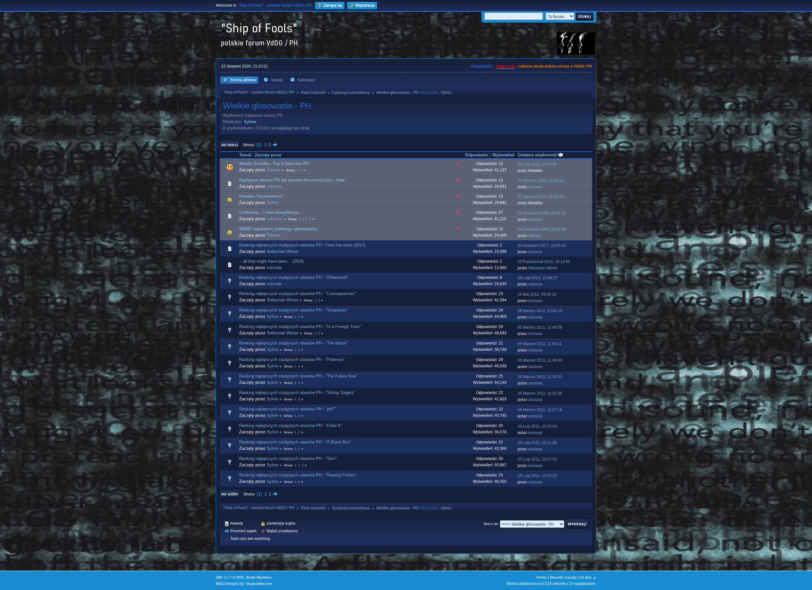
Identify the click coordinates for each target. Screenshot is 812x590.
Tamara (273, 169)
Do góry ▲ (588, 577)
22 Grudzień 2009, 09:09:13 (542, 213)
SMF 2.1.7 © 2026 (230, 577)
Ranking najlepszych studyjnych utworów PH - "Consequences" (297, 293)
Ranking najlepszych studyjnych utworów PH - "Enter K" (291, 425)
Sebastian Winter (282, 251)
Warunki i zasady (563, 577)
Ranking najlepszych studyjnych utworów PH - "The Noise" (293, 343)
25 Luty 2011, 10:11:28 (537, 443)
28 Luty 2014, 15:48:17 (537, 278)
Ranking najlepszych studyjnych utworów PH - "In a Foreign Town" (300, 326)
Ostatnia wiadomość (538, 155)
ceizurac (274, 186)
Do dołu (229, 145)
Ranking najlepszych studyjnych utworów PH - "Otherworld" (293, 277)
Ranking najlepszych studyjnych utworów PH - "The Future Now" (298, 376)
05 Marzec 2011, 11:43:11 (540, 344)
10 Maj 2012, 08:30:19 (537, 294)
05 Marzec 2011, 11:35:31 (540, 377)
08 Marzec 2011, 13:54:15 (540, 311)
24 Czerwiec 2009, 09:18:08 (542, 229)
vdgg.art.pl (505, 66)
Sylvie (446, 92)
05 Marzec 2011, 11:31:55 (540, 393)
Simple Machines (259, 577)
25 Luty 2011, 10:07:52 (537, 459)
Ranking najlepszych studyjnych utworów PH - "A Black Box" (295, 442)
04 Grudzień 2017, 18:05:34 (542, 245)
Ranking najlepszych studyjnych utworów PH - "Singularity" (293, 310)
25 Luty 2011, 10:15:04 (537, 426)
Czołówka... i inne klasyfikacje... (270, 212)
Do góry (229, 494)
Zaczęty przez (268, 155)
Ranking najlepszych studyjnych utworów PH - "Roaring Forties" (298, 475)
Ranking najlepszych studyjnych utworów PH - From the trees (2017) (302, 245)
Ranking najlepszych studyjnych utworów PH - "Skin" (288, 458)
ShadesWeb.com (259, 584)
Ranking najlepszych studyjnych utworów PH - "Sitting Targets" (297, 392)
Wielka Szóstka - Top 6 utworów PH (274, 163)
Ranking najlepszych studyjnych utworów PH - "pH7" (287, 409)
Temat (245, 155)
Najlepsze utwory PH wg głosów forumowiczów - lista (291, 180)
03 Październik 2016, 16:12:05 (544, 261)
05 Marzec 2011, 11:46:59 (540, 327)
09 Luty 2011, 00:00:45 (537, 164)
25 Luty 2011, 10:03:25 (537, 476)
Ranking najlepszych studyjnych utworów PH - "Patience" (292, 359)
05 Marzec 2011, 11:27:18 (540, 410)
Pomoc (541, 577)
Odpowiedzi (476, 155)
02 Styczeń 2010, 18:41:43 (541, 196)
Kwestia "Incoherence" (261, 196)
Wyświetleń (503, 155)
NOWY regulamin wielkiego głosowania (278, 228)
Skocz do (490, 524)
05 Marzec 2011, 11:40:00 (540, 360)
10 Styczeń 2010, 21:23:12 (541, 180)
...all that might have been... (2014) (271, 261)
